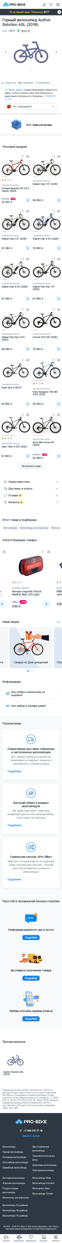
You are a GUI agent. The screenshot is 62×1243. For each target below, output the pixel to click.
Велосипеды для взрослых (34, 528)
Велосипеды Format (42, 1193)
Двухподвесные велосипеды (40, 1148)
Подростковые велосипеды (10, 1190)
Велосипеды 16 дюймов (15, 1215)
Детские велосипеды (13, 1178)
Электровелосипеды (43, 1170)
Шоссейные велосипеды (15, 1162)
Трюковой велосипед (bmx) (43, 1158)
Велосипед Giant (41, 1188)
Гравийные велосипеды (14, 1167)
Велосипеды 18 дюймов (15, 1210)
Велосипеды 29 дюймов (15, 1205)
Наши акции (10, 621)
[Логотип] (14, 4)
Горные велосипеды (12, 1152)
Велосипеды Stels (41, 1178)
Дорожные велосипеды (44, 1165)
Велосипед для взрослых (15, 1197)
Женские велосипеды (13, 1183)
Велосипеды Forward (43, 1183)
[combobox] (31, 106)
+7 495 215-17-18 (33, 1130)
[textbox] (31, 106)
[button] (31, 12)
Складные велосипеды (14, 1157)
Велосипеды (10, 528)
